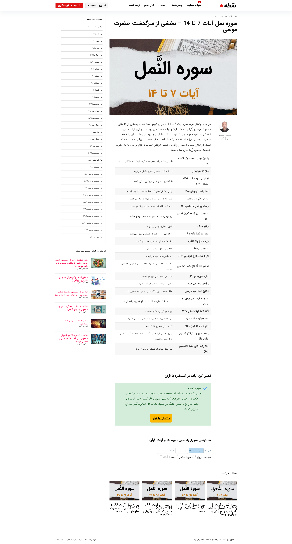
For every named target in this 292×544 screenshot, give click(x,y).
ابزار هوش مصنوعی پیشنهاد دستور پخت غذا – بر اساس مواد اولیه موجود (71, 293)
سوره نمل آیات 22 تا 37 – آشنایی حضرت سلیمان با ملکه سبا (124, 508)
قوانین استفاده (90, 539)
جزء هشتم (98, 83)
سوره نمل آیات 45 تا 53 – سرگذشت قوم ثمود (190, 508)
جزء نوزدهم (219, 16)
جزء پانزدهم (98, 132)
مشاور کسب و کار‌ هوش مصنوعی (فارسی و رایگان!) (73, 279)
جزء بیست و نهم (96, 230)
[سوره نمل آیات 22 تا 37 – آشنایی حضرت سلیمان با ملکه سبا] (124, 483)
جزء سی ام (98, 237)
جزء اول (99, 34)
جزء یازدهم (98, 104)
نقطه (235, 16)
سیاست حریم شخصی (74, 539)
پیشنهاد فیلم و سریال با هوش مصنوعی (75, 322)
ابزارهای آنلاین (82, 268)
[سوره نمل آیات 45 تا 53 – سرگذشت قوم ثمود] (190, 483)
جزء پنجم (99, 62)
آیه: (172, 450)
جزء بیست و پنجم (95, 202)
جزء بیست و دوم (95, 181)
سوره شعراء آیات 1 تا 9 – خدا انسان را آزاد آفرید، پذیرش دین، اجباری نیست (222, 509)
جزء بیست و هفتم (95, 216)
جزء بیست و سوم (95, 188)
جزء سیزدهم (97, 118)
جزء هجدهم (97, 153)
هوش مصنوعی (193, 4)
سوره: (207, 450)
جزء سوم (99, 48)
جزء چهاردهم (97, 125)
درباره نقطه (134, 5)
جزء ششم (98, 69)
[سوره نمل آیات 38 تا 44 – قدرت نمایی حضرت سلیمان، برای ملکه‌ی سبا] (157, 483)
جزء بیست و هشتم (95, 223)
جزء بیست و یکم (96, 174)
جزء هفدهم (98, 146)
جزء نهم (99, 90)
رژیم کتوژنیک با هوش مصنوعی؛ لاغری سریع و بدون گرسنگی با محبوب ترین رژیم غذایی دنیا (71, 263)
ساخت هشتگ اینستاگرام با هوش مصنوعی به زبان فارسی (73, 308)
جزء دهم (99, 97)
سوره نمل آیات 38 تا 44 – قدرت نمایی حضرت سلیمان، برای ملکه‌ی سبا (157, 509)
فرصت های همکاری (68, 5)
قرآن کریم (149, 5)
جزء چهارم (98, 55)
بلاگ (162, 5)
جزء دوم (99, 41)
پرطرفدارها (177, 5)
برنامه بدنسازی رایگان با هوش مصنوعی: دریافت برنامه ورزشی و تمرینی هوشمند (73, 338)
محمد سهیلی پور (224, 136)
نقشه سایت (59, 539)
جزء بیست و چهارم (95, 195)
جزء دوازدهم (97, 111)
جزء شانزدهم (97, 139)
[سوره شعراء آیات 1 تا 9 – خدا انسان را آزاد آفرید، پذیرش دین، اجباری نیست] (222, 483)
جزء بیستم (98, 167)
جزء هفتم (99, 76)
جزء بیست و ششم (95, 209)
